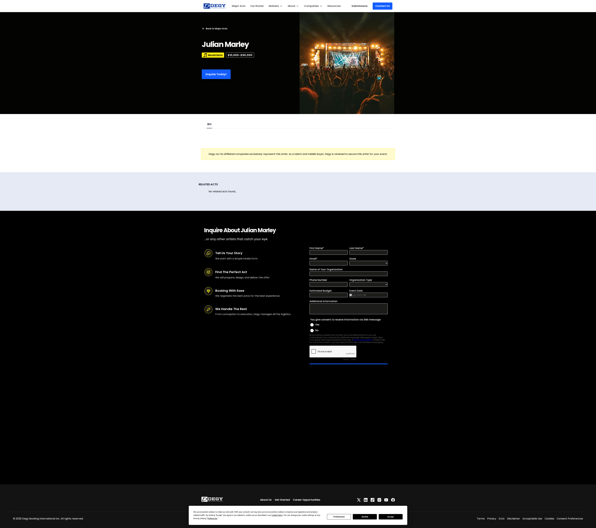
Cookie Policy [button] (276, 515)
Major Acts (238, 6)
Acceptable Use (532, 518)
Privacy (491, 518)
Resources (334, 6)
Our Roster (257, 6)
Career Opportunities (306, 500)
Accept (390, 517)
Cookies (549, 518)
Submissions (360, 6)
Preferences (339, 517)
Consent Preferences (570, 518)
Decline (365, 517)
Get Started (282, 500)
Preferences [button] (212, 518)
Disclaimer (513, 518)
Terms (481, 518)
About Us (266, 500)
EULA (502, 518)
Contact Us (382, 6)
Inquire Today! (216, 74)
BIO (209, 124)
